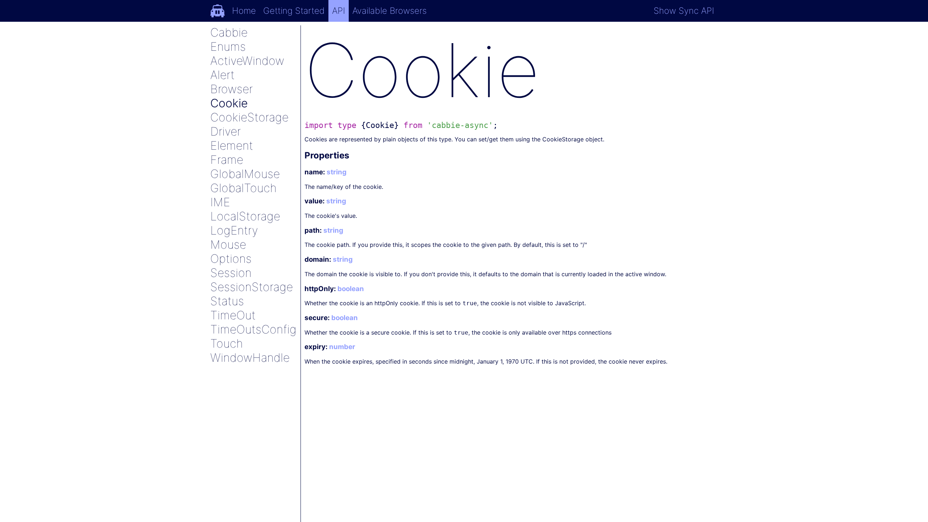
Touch (226, 343)
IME (220, 202)
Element (231, 145)
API (338, 10)
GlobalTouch (243, 188)
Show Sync (684, 10)
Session (231, 273)
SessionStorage (251, 287)
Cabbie (229, 32)
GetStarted (294, 10)
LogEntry (234, 230)
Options (231, 259)
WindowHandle (250, 358)
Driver (225, 131)
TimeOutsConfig (253, 329)
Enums (228, 47)
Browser (231, 89)
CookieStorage (249, 117)
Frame (226, 160)
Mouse (228, 244)
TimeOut (233, 315)
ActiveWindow (247, 61)
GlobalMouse (245, 174)
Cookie (229, 103)
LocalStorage (245, 216)
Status (227, 301)
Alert (222, 75)
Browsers (389, 10)
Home (244, 10)
